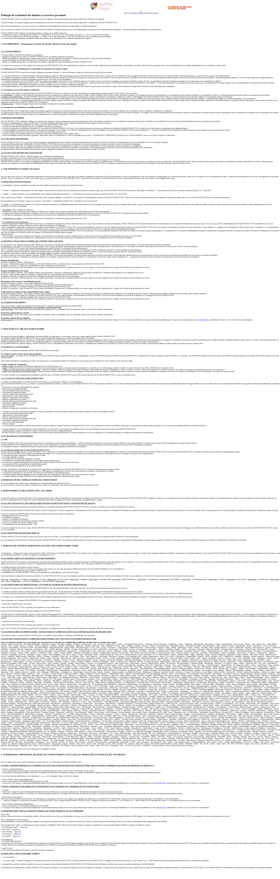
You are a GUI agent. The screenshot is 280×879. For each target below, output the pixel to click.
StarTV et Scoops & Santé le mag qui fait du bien (141, 13)
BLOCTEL (204, 320)
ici (158, 342)
